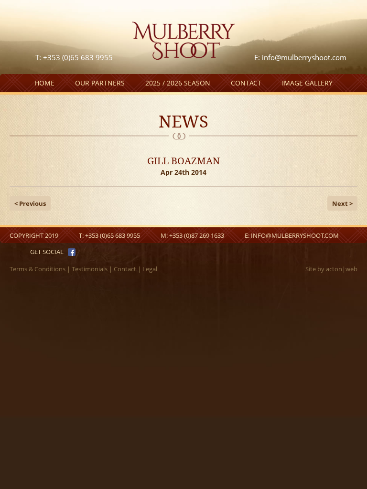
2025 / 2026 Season (177, 82)
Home (44, 82)
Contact (246, 82)
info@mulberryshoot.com (304, 57)
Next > (342, 203)
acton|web (341, 269)
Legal (149, 269)
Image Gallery (307, 82)
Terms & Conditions (37, 269)
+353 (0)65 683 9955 (112, 235)
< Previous (30, 203)
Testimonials (90, 269)
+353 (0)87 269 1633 (196, 235)
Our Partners (100, 82)
